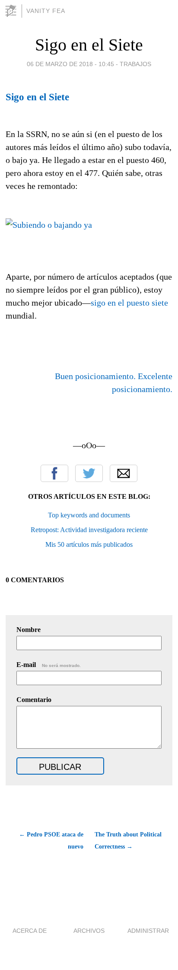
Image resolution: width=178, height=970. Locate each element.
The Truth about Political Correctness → (128, 840)
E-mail (48, 664)
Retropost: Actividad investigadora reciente (89, 529)
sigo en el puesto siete (129, 302)
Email (123, 473)
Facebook (54, 473)
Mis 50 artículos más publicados (89, 544)
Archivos (89, 930)
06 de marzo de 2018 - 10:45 (70, 64)
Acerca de (30, 930)
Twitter (89, 473)
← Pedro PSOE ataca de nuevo (51, 840)
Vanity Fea (45, 10)
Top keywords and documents (89, 515)
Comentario (33, 699)
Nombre (28, 629)
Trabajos (135, 64)
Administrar (148, 930)
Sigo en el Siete (89, 44)
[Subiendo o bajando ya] (49, 225)
